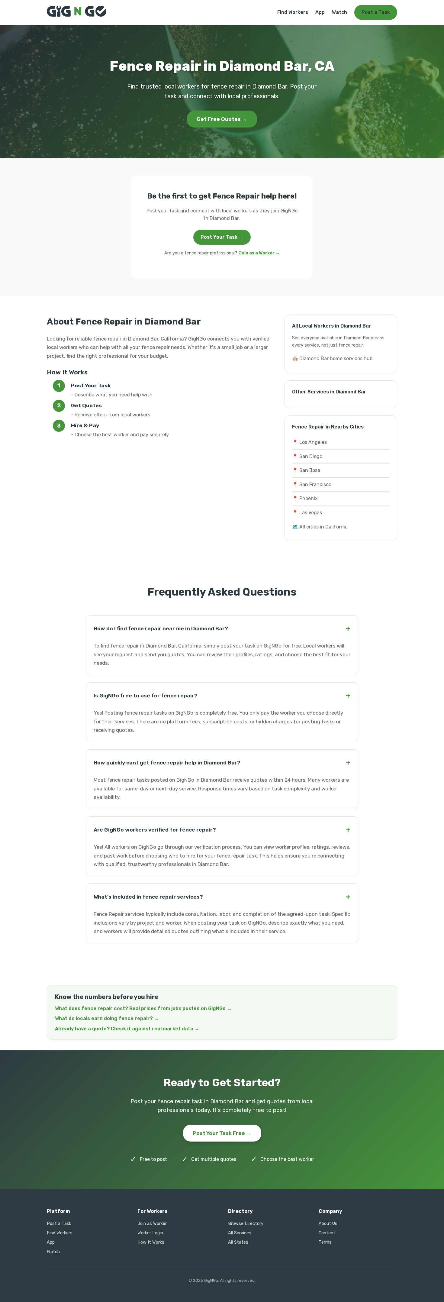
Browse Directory (245, 1223)
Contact (327, 1233)
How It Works (150, 1242)
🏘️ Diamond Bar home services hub (332, 358)
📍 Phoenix (305, 498)
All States (238, 1242)
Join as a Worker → (259, 253)
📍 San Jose (306, 470)
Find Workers (292, 12)
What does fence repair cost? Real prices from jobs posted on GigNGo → (143, 1008)
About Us (328, 1223)
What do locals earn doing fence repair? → (107, 1018)
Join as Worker (152, 1223)
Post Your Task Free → (222, 1133)
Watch (339, 12)
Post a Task (376, 12)
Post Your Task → (222, 237)
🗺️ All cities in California (320, 527)
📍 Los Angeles (309, 442)
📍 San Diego (307, 456)
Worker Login (150, 1233)
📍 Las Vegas (307, 512)
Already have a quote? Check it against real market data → (127, 1029)
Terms (325, 1242)
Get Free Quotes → (222, 119)
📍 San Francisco (311, 484)
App (320, 12)
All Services (239, 1233)
